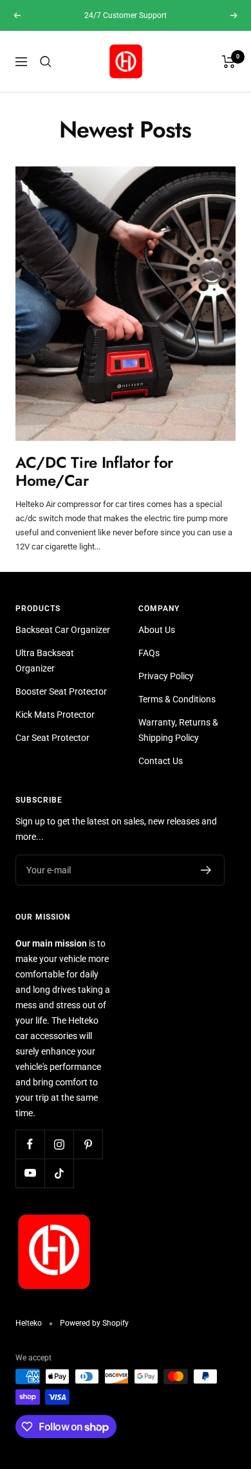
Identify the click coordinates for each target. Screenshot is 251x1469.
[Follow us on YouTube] (29, 1173)
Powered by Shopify (94, 1323)
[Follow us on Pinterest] (87, 1144)
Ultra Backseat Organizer (44, 660)
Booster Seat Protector (61, 691)
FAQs (149, 653)
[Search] (45, 61)
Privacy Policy (166, 676)
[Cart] (229, 61)
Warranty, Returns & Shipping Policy (178, 730)
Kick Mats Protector (55, 714)
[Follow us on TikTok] (58, 1173)
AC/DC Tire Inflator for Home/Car (94, 471)
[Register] (206, 870)
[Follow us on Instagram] (58, 1144)
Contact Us (160, 761)
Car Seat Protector (52, 738)
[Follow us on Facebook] (29, 1144)
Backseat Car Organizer (62, 630)
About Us (156, 630)
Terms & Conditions (177, 699)
